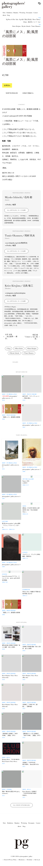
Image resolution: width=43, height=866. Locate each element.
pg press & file (10, 19)
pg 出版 (21, 19)
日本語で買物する (27, 93)
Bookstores (22, 859)
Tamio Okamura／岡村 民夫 (20, 236)
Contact (35, 12)
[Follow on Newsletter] (30, 833)
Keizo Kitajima (16, 26)
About (4, 15)
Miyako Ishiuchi (26, 26)
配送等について (32, 22)
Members (15, 12)
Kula (17, 19)
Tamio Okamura (35, 26)
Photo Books (28, 19)
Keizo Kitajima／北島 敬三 (19, 286)
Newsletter (29, 859)
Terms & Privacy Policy (10, 859)
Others (25, 22)
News (4, 12)
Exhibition (9, 12)
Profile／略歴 (11, 204)
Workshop (22, 12)
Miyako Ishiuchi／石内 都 (18, 198)
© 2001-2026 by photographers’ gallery (21, 856)
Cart (39, 22)
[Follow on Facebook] (24, 833)
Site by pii (37, 859)
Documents (29, 12)
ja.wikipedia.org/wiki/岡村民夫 (17, 243)
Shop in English (12, 93)
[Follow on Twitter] (19, 833)
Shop (8, 15)
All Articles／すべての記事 (16, 210)
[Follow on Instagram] (13, 833)
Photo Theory (36, 19)
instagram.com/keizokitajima (16, 293)
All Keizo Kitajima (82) (21, 805)
